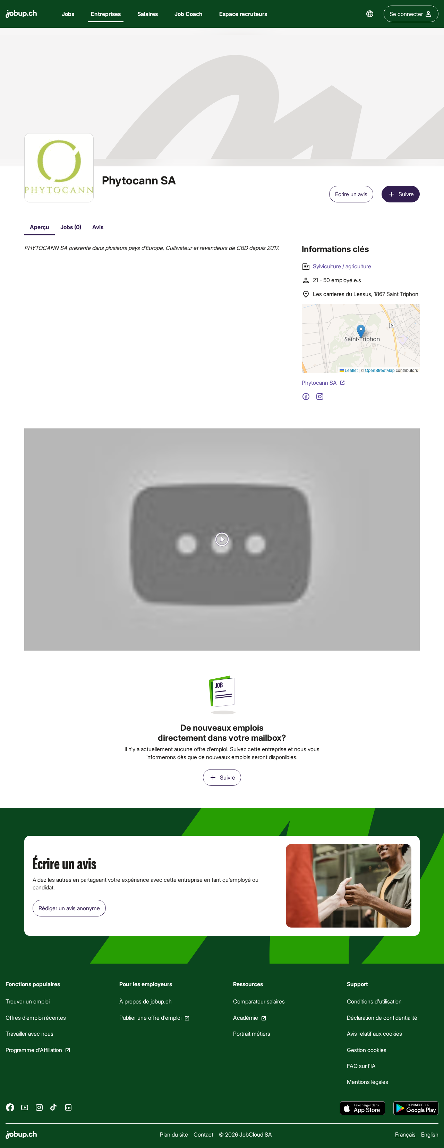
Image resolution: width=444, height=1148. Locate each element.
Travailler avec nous (29, 1033)
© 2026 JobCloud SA (245, 1134)
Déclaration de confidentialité (382, 1017)
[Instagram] (39, 1107)
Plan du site (174, 1134)
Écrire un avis (351, 194)
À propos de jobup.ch (145, 1001)
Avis (97, 227)
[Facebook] (10, 1107)
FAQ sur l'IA (361, 1065)
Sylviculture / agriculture (342, 266)
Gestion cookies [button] (366, 1049)
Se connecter (406, 13)
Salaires (147, 13)
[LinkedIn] (68, 1107)
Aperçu (39, 227)
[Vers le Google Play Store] (415, 1108)
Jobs (68, 13)
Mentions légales (367, 1082)
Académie (245, 1017)
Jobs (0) (70, 227)
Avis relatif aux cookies (374, 1033)
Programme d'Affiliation (34, 1049)
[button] (222, 539)
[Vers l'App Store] (362, 1108)
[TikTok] (53, 1107)
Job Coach (188, 13)
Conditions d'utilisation (374, 1001)
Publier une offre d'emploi (150, 1017)
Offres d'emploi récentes (36, 1017)
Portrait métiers (251, 1033)
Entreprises (106, 13)
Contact (203, 1134)
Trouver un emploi (28, 1001)
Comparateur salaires (259, 1001)
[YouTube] (24, 1107)
